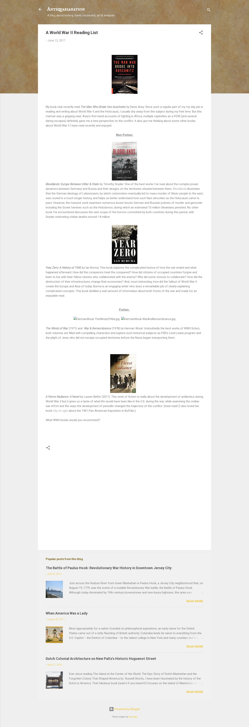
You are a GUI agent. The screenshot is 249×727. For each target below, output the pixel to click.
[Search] (208, 11)
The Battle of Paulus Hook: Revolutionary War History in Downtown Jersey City (109, 568)
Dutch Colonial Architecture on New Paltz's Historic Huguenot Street (101, 659)
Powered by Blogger (127, 709)
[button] (201, 33)
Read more (194, 601)
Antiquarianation (66, 9)
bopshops (133, 717)
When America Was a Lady (67, 613)
